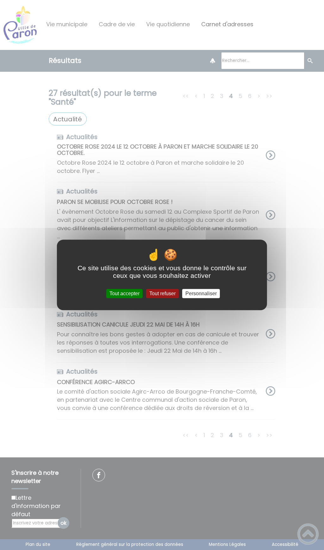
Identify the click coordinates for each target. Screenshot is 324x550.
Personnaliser (201, 293)
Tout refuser (162, 293)
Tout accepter (124, 293)
